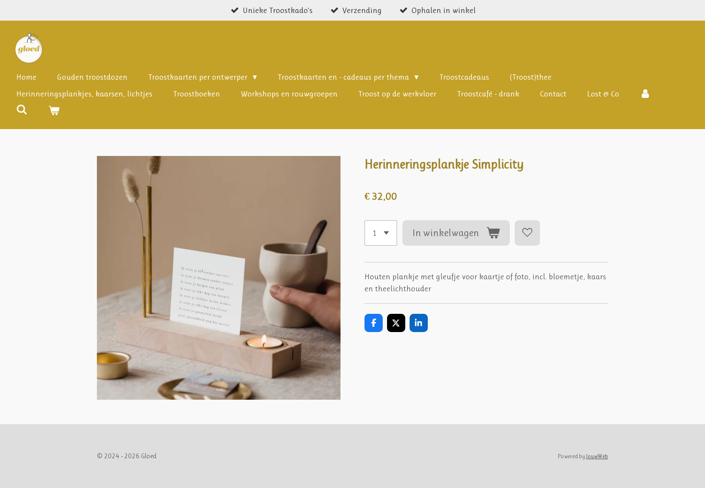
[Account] (645, 94)
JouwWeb (597, 456)
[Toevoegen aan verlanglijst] (527, 233)
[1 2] (380, 233)
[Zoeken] (22, 110)
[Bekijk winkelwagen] (54, 111)
